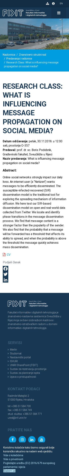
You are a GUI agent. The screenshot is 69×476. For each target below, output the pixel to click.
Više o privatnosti (13, 459)
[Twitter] (34, 274)
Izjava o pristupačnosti (23, 376)
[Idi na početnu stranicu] (24, 13)
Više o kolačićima (13, 455)
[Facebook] (34, 268)
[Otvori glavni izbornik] (58, 12)
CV (8, 254)
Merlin (13, 349)
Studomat (16, 353)
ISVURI (14, 361)
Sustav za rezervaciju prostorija (28, 369)
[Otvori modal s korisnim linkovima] (53, 3)
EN (61, 3)
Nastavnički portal (20, 357)
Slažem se (9, 470)
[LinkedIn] (34, 280)
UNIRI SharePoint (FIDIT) (24, 365)
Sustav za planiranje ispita (25, 372)
